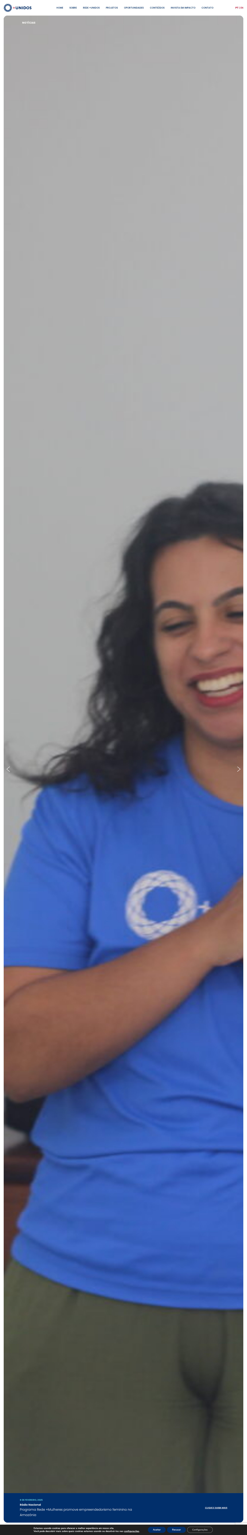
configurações (131, 1531)
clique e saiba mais (216, 1507)
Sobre (73, 7)
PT (236, 7)
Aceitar (157, 1529)
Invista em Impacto (183, 7)
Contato (207, 7)
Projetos (112, 7)
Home (59, 7)
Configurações (200, 1529)
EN (241, 7)
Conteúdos (157, 7)
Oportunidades (134, 7)
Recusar (176, 1529)
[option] (123, 769)
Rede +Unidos (91, 7)
